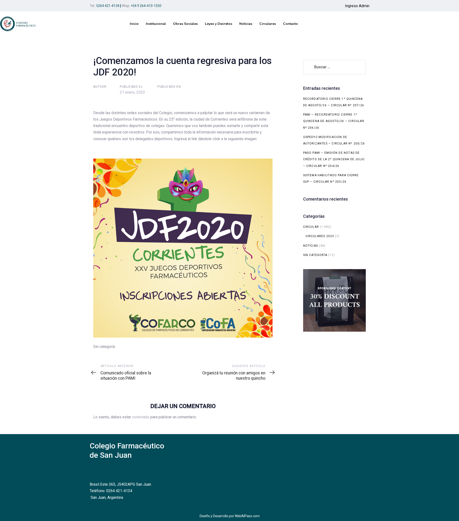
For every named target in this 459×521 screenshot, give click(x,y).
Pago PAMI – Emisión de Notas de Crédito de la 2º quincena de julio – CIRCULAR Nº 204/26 (334, 159)
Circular (311, 227)
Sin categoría (315, 255)
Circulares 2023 (320, 236)
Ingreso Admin (357, 6)
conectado (140, 417)
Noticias (310, 245)
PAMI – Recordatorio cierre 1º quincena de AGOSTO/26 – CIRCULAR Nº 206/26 (333, 121)
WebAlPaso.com (247, 516)
